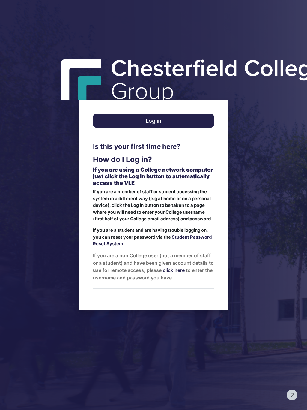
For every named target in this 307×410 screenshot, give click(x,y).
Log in (153, 120)
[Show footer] (292, 395)
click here (174, 270)
